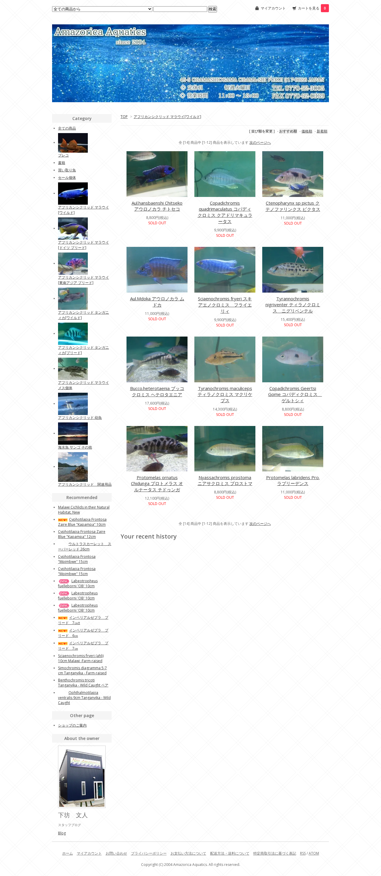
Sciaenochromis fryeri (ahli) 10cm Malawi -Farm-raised (81, 658)
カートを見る (312, 8)
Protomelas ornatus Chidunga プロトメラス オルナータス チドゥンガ (157, 483)
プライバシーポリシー (149, 853)
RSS (303, 853)
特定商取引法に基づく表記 (274, 853)
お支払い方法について (188, 853)
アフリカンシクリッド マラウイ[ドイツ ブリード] (83, 245)
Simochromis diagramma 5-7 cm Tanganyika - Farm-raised (82, 670)
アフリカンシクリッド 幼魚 (80, 417)
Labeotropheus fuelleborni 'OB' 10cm (78, 583)
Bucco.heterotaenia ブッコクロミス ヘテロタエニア (157, 391)
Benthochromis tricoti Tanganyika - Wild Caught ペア (83, 683)
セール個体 (67, 177)
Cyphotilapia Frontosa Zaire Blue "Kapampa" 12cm (81, 534)
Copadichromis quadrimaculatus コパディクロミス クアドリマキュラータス (225, 212)
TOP (124, 116)
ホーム (67, 853)
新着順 (322, 131)
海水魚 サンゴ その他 (75, 447)
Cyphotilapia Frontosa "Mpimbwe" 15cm (77, 559)
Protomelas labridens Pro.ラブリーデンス (293, 480)
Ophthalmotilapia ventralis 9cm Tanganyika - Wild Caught (84, 697)
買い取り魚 (67, 170)
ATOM (314, 853)
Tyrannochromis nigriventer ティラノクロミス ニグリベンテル (293, 305)
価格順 (307, 131)
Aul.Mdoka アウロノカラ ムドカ (157, 302)
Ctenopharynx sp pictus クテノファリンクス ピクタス (293, 206)
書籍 (61, 162)
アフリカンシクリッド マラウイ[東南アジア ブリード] (83, 280)
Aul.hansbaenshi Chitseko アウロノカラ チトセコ (157, 206)
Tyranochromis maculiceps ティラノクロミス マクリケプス (225, 394)
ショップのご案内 (72, 725)
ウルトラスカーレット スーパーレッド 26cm (84, 546)
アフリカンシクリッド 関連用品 (85, 484)
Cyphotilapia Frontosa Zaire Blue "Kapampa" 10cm (82, 522)
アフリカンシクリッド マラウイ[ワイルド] (167, 116)
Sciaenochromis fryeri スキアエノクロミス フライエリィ (225, 305)
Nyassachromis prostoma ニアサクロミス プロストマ (225, 480)
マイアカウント (273, 8)
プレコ (63, 155)
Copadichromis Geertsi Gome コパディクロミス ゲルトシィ (295, 394)
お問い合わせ (116, 853)
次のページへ (260, 142)
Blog (62, 833)
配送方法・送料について (229, 853)
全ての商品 (67, 128)
